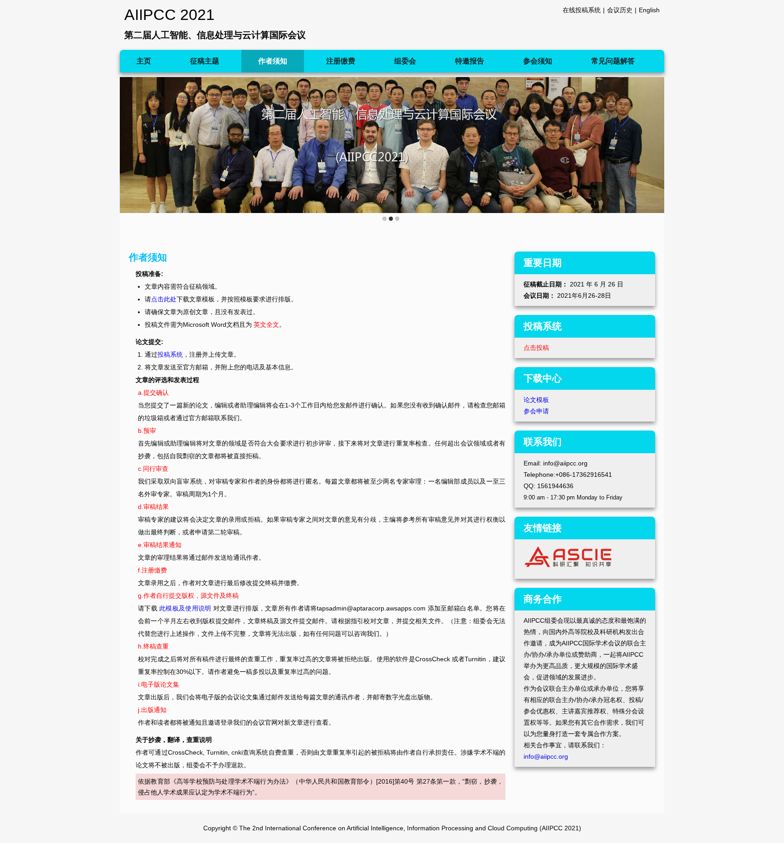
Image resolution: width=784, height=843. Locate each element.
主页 (144, 61)
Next (655, 144)
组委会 (405, 61)
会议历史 (619, 10)
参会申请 (536, 411)
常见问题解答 (613, 61)
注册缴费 (340, 61)
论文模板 (536, 399)
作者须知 (272, 61)
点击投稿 (536, 347)
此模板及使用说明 (185, 608)
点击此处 (163, 299)
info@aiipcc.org (546, 756)
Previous (128, 144)
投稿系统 (170, 354)
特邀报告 (469, 61)
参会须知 (537, 61)
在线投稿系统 (582, 10)
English (649, 10)
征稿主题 (204, 61)
